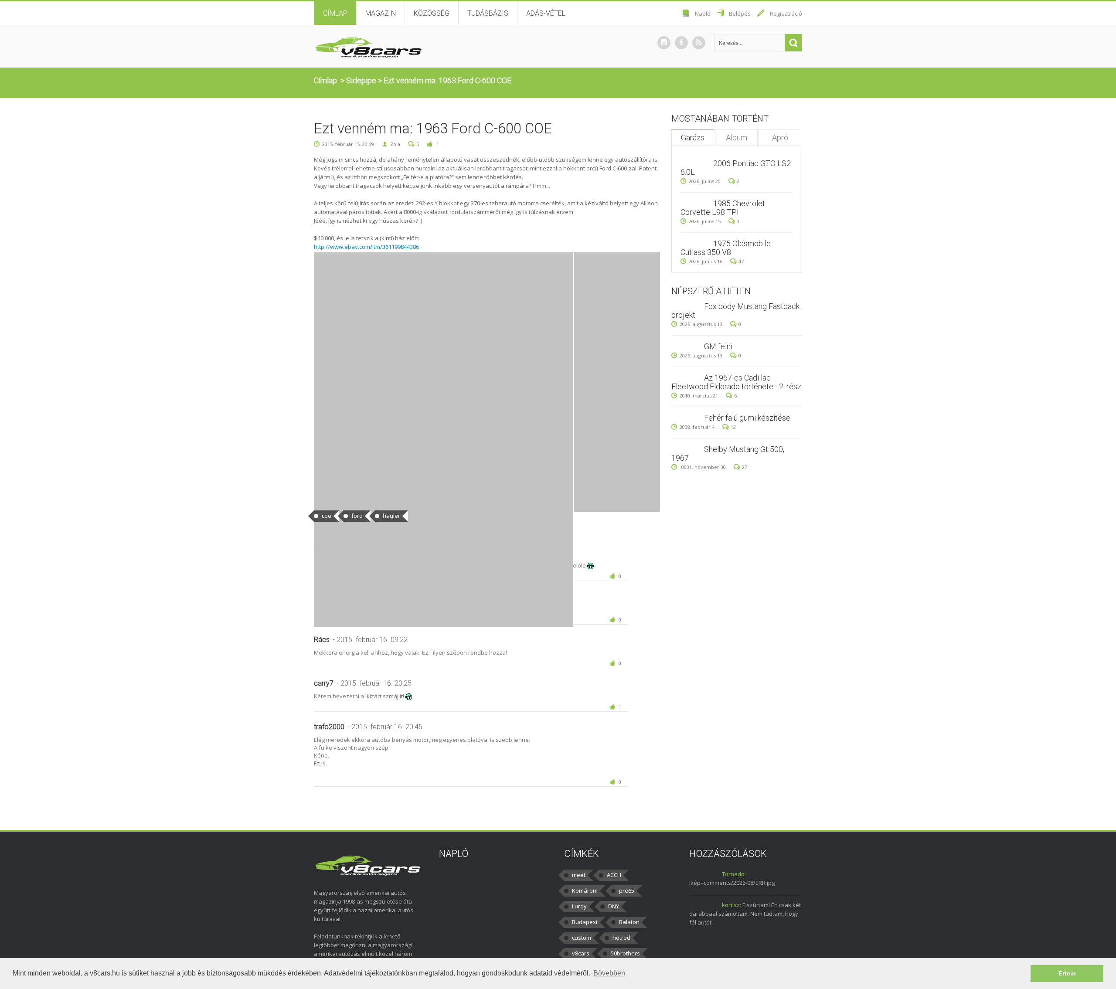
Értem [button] (1066, 973)
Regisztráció (786, 13)
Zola (395, 144)
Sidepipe (361, 80)
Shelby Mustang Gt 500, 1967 (727, 453)
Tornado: (734, 874)
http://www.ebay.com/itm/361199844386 (366, 247)
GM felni (718, 346)
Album (736, 137)
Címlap (335, 13)
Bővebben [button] (609, 973)
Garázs (692, 137)
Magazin (380, 13)
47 (741, 261)
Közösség (431, 13)
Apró (780, 137)
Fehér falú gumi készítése (747, 417)
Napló (703, 13)
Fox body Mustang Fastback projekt (735, 310)
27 (744, 467)
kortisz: (731, 905)
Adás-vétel (545, 13)
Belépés (740, 13)
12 (733, 427)
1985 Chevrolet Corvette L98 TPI (722, 208)
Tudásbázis (487, 13)
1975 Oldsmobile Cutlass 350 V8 (725, 248)
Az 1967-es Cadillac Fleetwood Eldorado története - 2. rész (736, 382)
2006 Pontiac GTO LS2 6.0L (735, 168)
